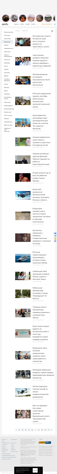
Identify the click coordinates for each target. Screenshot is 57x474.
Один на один (8, 125)
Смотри (33, 24)
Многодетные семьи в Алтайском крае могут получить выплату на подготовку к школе (42, 41)
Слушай (27, 24)
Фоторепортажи (8, 109)
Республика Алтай (7, 97)
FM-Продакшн (14, 439)
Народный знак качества (7, 130)
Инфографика (8, 105)
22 (32, 429)
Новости (16, 24)
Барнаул (6, 87)
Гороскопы (7, 102)
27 (48, 429)
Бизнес (6, 45)
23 (35, 429)
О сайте (12, 446)
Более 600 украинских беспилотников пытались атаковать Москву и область (41, 194)
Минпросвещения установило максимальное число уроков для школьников (41, 79)
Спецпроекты (8, 122)
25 (42, 429)
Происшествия (8, 32)
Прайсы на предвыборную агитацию (5, 450)
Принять (35, 470)
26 (45, 429)
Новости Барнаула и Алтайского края (14, 450)
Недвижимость (8, 48)
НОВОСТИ (17, 30)
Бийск (6, 90)
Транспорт (7, 51)
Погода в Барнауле (7, 79)
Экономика (7, 38)
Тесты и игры (8, 115)
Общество (7, 42)
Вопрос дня (7, 112)
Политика (7, 35)
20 (25, 429)
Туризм (6, 69)
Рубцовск (7, 94)
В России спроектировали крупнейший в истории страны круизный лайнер (40, 257)
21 (28, 429)
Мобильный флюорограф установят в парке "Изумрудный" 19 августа (40, 293)
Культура (7, 72)
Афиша (6, 76)
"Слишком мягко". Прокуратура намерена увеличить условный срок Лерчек (41, 312)
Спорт (6, 66)
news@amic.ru (22, 454)
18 (19, 429)
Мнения (6, 118)
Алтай (6, 84)
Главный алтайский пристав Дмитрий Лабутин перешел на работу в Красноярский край (41, 159)
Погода (3, 446)
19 (22, 429)
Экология (7, 59)
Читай (22, 24)
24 (38, 429)
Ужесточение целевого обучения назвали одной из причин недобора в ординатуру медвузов (42, 60)
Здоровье (7, 63)
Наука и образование (8, 55)
